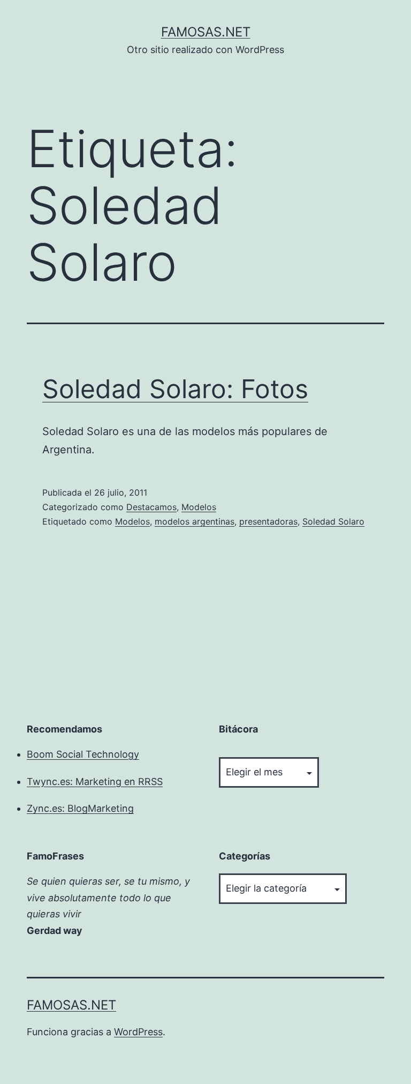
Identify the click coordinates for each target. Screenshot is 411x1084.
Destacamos (151, 507)
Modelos (198, 507)
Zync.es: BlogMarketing (80, 808)
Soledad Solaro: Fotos (175, 389)
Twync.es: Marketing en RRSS (95, 781)
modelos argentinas (194, 521)
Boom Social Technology (83, 754)
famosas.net (205, 32)
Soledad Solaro (333, 521)
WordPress (138, 1031)
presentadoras (268, 521)
